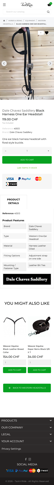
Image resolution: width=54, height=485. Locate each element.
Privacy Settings (11, 448)
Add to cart (27, 159)
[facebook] (26, 459)
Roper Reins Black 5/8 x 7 (39, 349)
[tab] (13, 202)
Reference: (7, 128)
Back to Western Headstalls (27, 387)
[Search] (48, 12)
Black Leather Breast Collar (13, 349)
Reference (8, 213)
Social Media (27, 464)
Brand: (5, 132)
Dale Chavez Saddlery (18, 110)
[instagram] (29, 459)
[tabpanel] (27, 63)
